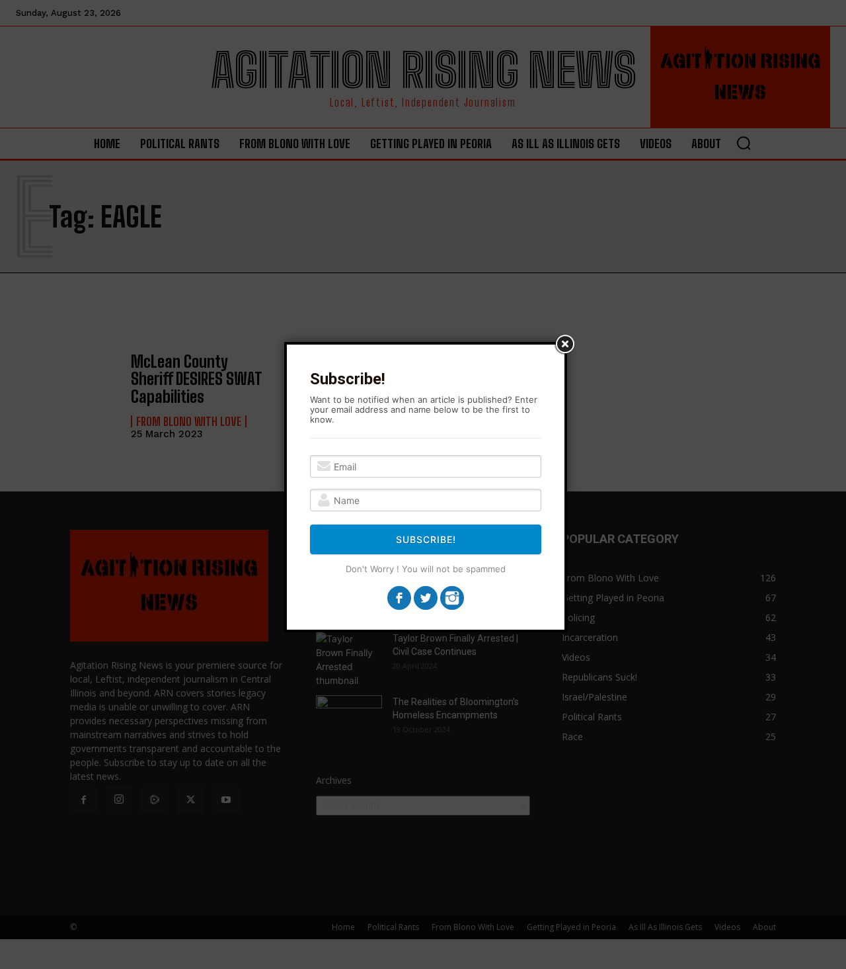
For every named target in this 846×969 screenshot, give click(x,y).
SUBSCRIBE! (426, 539)
